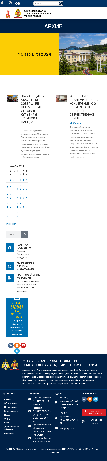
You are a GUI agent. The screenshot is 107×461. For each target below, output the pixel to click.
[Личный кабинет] (3, 2)
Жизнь (7, 418)
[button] (101, 13)
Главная (7, 399)
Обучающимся (11, 411)
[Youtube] (23, 345)
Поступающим (11, 407)
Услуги (7, 422)
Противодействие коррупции (28, 276)
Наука (7, 414)
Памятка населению (24, 246)
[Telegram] (17, 351)
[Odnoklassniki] (17, 345)
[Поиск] (61, 3)
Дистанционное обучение (11, 428)
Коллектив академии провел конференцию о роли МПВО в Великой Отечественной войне (84, 107)
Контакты (9, 433)
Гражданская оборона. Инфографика (25, 266)
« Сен (8, 223)
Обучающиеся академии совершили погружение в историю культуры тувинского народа (33, 109)
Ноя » (15, 223)
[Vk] (11, 345)
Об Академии (10, 403)
